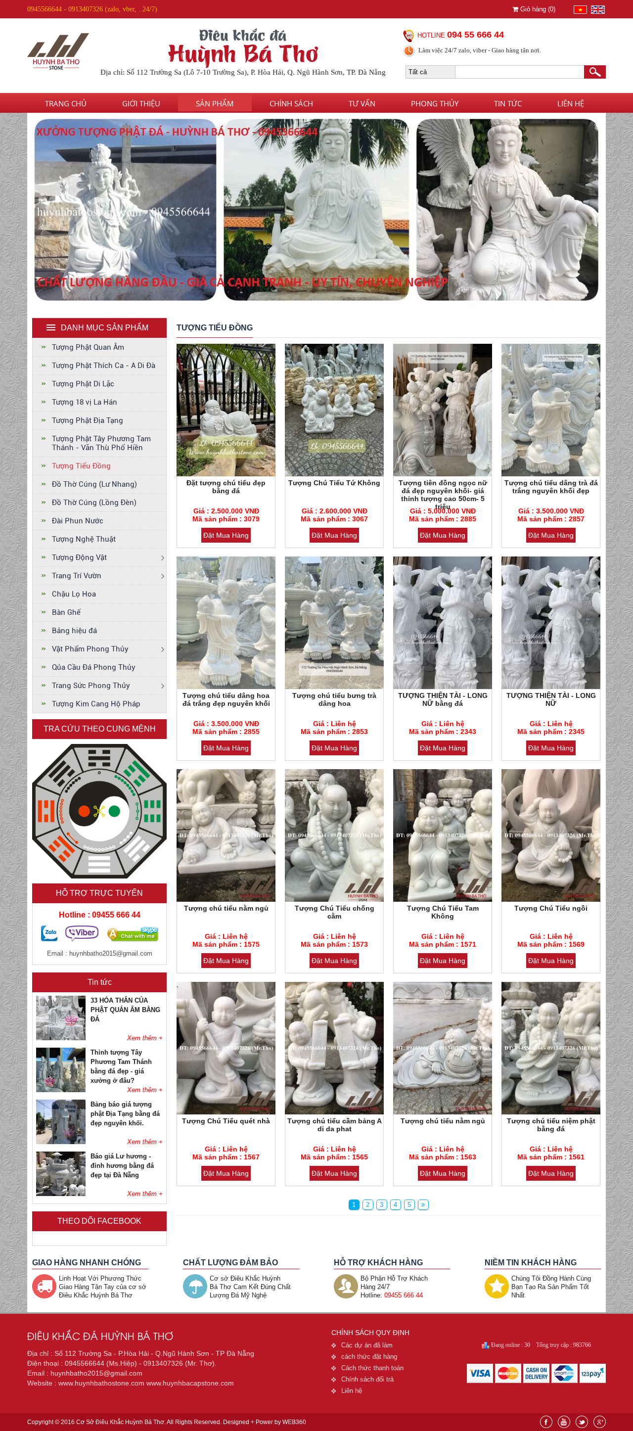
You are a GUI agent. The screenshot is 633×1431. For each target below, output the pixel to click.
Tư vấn (362, 103)
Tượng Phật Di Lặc (83, 383)
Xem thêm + (145, 1038)
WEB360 (294, 1422)
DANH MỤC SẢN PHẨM (104, 327)
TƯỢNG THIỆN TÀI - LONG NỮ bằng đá (443, 699)
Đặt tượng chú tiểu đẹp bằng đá (226, 487)
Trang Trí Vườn (76, 575)
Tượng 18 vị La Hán (84, 402)
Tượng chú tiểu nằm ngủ (226, 908)
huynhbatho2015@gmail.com (110, 953)
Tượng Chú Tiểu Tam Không (443, 912)
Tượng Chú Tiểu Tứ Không (334, 483)
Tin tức (508, 103)
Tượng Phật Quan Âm (88, 347)
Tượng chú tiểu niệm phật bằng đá (551, 1125)
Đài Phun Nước (77, 520)
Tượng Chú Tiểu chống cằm (334, 912)
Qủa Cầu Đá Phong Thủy (94, 667)
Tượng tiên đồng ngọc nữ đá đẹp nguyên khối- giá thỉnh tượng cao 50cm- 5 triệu (443, 494)
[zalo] (49, 939)
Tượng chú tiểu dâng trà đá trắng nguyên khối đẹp (551, 487)
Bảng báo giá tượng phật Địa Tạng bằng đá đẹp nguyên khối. (125, 1114)
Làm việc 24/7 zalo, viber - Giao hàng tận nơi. (479, 50)
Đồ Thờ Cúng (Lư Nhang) (94, 484)
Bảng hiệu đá (74, 630)
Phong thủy (434, 103)
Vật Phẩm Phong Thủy (90, 649)
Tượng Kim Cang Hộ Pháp (96, 703)
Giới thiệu (141, 103)
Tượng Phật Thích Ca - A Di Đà (103, 365)
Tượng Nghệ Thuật (84, 539)
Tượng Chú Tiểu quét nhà (226, 1121)
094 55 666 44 (475, 35)
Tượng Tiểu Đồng (81, 466)
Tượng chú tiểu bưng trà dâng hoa (334, 699)
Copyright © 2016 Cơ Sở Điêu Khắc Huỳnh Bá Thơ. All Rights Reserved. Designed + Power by (166, 1422)
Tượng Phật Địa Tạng (87, 420)
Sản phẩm (215, 103)
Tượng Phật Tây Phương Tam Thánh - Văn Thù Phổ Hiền (101, 443)
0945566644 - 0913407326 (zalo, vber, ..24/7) (92, 9)
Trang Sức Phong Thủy (91, 685)
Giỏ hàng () (536, 9)
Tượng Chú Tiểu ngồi (551, 908)
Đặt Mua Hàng (226, 535)
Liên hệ (570, 103)
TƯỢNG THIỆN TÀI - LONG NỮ (551, 699)
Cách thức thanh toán (372, 1368)
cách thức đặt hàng (369, 1356)
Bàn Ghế (66, 612)
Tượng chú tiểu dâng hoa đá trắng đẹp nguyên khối (226, 699)
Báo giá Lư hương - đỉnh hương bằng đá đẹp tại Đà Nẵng (122, 1166)
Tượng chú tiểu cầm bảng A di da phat (334, 1125)
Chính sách (291, 103)
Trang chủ (66, 103)
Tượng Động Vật (79, 557)
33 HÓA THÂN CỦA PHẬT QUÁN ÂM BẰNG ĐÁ (125, 1010)
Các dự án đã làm (367, 1345)
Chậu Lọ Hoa (74, 594)
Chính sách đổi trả (367, 1379)
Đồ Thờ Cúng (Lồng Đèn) (94, 502)
